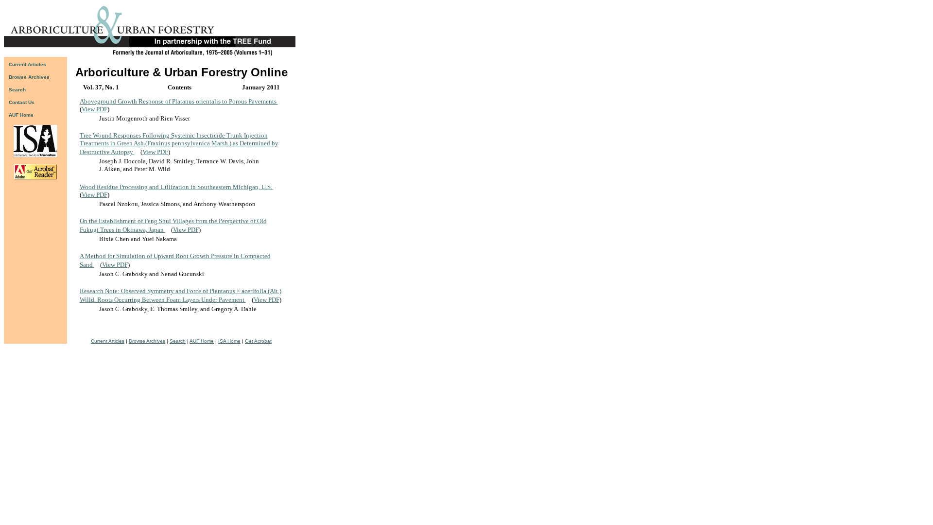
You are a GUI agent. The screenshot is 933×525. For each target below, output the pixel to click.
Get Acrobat (258, 341)
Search (178, 341)
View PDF (94, 109)
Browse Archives (147, 341)
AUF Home (21, 115)
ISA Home (229, 341)
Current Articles (107, 341)
